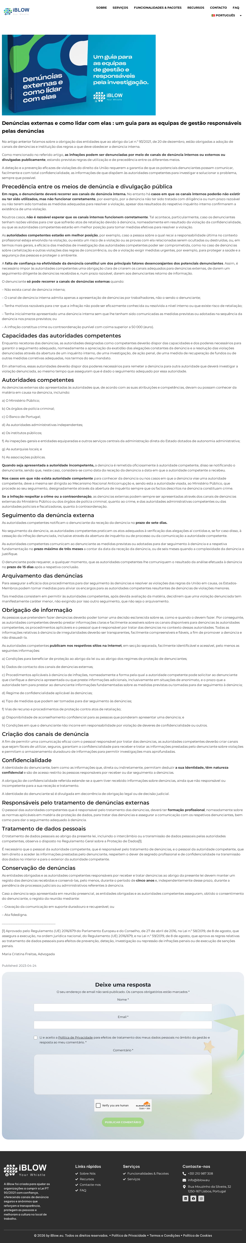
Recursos (195, 7)
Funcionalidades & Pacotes (158, 7)
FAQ (236, 7)
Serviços (120, 7)
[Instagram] (201, 1198)
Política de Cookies (197, 1235)
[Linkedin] (185, 1198)
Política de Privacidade (75, 1037)
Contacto (218, 7)
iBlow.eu (56, 1235)
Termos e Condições (165, 1235)
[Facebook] (193, 1198)
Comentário (123, 1050)
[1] (139, 841)
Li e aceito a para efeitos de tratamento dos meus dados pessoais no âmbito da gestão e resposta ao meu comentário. (125, 1040)
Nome (123, 999)
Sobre (101, 7)
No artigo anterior (16, 141)
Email (123, 1017)
